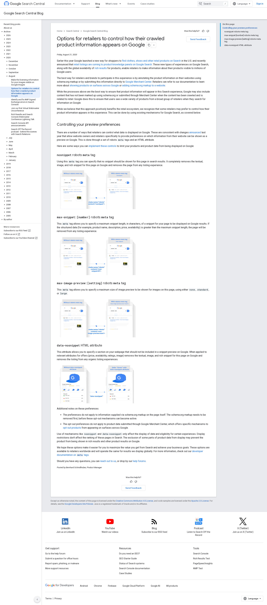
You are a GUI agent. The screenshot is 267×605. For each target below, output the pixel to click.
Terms (48, 598)
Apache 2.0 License (200, 501)
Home (59, 31)
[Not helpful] (208, 31)
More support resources (57, 568)
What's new (111, 3)
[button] (20, 32)
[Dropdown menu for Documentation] (74, 3)
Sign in (259, 3)
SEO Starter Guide (128, 558)
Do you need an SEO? (129, 553)
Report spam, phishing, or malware (62, 563)
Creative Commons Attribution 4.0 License (134, 501)
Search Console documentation (134, 568)
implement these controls (102, 146)
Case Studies (125, 573)
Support (85, 3)
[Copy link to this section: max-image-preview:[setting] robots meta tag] (129, 283)
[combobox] (212, 3)
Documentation (63, 3)
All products (172, 586)
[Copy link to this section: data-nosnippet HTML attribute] (105, 346)
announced (195, 132)
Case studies (147, 3)
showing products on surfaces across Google (94, 85)
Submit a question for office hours (61, 558)
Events (131, 3)
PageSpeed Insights (203, 563)
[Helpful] (203, 31)
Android (84, 586)
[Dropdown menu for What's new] (121, 3)
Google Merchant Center (138, 81)
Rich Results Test (201, 558)
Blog (97, 3)
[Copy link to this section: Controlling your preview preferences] (123, 125)
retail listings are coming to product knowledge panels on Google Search (113, 64)
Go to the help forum (55, 553)
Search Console (200, 553)
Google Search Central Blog (23, 13)
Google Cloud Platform (134, 586)
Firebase (112, 586)
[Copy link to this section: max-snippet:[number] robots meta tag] (117, 217)
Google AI (155, 586)
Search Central (33, 4)
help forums (139, 461)
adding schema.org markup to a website (143, 85)
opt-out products (72, 427)
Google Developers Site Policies (79, 504)
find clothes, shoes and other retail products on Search (151, 60)
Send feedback (198, 39)
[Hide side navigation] (37, 599)
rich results (101, 68)
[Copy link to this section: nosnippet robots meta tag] (98, 155)
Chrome (98, 586)
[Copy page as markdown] (149, 45)
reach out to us (108, 461)
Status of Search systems (131, 563)
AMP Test (198, 568)
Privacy (58, 598)
